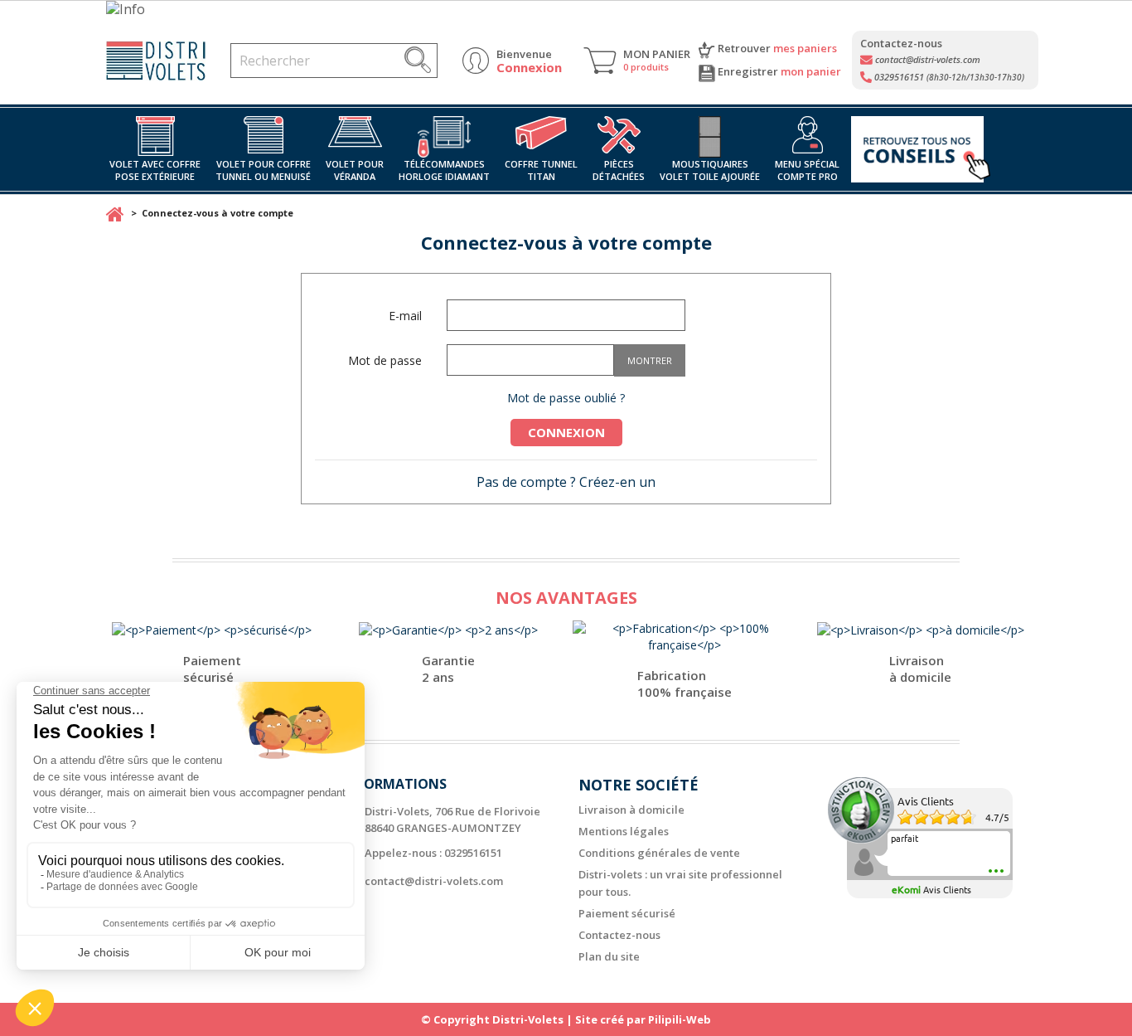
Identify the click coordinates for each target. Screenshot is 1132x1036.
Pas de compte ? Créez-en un (566, 482)
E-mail (405, 315)
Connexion (566, 432)
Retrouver (776, 48)
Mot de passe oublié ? (566, 398)
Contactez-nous (619, 934)
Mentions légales (623, 831)
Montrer (649, 360)
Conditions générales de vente (659, 852)
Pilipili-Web (679, 1019)
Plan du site (609, 956)
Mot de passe (385, 360)
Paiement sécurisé (626, 913)
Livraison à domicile (631, 809)
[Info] (566, 9)
